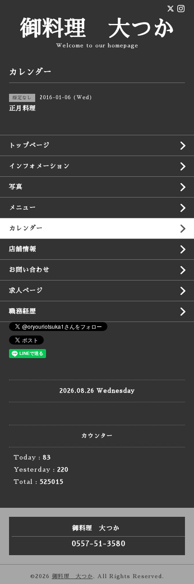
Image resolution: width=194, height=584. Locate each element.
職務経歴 (22, 311)
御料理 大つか (97, 29)
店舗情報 (22, 249)
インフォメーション (39, 166)
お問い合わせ (29, 270)
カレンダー (26, 228)
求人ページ (26, 290)
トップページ (29, 145)
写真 (16, 187)
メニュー (22, 207)
